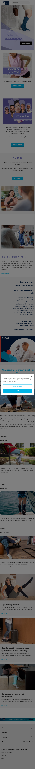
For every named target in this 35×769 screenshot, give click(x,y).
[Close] (31, 376)
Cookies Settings (17, 386)
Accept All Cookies (17, 390)
